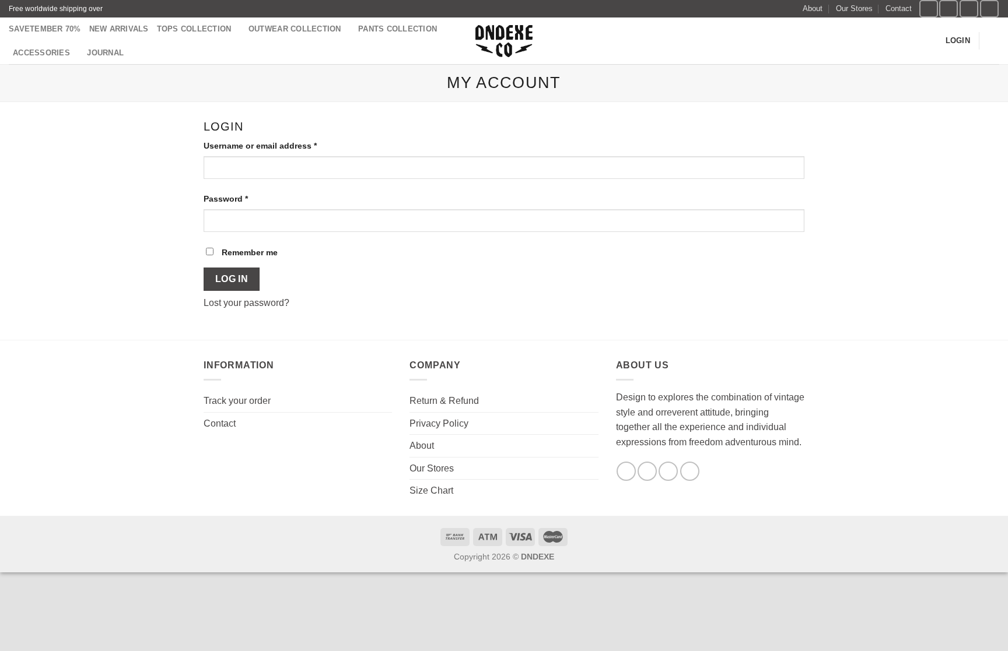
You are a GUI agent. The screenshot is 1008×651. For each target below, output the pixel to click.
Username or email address (260, 145)
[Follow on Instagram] (948, 8)
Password (226, 198)
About (812, 8)
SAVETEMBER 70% (45, 28)
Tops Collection (194, 28)
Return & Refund (444, 401)
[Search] (932, 41)
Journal (105, 52)
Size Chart (431, 490)
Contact (899, 8)
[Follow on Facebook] (928, 8)
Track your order (237, 401)
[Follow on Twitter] (969, 8)
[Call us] (689, 471)
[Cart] (993, 41)
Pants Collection (397, 28)
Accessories (41, 52)
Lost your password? (246, 303)
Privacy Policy (439, 423)
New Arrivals (119, 28)
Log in (232, 279)
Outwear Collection (295, 28)
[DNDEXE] (504, 41)
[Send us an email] (989, 8)
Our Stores (854, 8)
